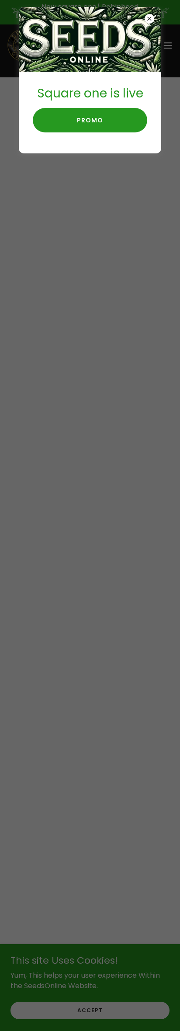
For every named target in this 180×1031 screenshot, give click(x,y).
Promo (90, 120)
